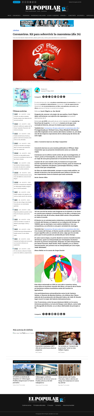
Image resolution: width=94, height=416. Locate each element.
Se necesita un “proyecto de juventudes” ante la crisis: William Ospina (68, 348)
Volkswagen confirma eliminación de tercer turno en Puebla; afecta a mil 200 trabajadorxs (46, 380)
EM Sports (80, 15)
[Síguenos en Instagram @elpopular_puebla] (28, 2)
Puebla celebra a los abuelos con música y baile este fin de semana (23, 195)
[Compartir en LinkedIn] (61, 97)
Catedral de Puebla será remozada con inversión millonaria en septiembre (23, 243)
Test (23, 333)
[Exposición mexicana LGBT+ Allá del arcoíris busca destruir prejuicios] (47, 338)
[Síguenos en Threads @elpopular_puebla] (35, 2)
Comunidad (16, 15)
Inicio (9, 15)
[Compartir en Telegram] (52, 97)
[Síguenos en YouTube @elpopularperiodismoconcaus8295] (30, 2)
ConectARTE (72, 15)
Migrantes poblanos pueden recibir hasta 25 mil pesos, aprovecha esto (23, 213)
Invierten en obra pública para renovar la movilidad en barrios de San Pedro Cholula (23, 157)
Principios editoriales (39, 405)
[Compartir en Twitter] (46, 97)
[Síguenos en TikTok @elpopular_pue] (33, 2)
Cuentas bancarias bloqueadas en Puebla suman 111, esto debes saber (23, 233)
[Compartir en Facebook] (43, 97)
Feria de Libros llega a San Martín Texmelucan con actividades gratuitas (22, 204)
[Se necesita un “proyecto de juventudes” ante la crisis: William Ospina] (69, 338)
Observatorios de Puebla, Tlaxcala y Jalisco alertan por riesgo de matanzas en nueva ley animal (68, 380)
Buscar (17, 2)
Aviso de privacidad (68, 405)
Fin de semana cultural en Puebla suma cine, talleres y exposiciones (23, 251)
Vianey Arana (16, 385)
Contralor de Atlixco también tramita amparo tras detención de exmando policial (23, 118)
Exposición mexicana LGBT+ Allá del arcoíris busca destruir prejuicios (46, 348)
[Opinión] (47, 23)
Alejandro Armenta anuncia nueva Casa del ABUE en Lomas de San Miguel (23, 176)
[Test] (17, 333)
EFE (36, 352)
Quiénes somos (26, 405)
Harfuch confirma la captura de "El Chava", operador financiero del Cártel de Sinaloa (23, 128)
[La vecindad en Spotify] (22, 97)
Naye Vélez (60, 385)
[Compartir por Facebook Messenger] (58, 97)
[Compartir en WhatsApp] (49, 97)
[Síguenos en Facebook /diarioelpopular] (23, 2)
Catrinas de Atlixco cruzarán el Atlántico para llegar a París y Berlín (22, 223)
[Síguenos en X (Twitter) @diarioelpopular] (25, 2)
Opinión (62, 15)
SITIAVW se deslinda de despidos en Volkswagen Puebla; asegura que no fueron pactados (23, 186)
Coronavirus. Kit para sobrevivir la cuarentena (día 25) (61, 128)
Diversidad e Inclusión (38, 15)
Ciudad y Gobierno (53, 15)
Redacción (44, 89)
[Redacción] (37, 90)
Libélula (16, 30)
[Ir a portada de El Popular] (47, 9)
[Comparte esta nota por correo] (55, 97)
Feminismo (26, 15)
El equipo (50, 405)
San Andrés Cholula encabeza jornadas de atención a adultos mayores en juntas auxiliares (22, 166)
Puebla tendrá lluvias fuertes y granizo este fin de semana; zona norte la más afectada (22, 137)
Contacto (58, 405)
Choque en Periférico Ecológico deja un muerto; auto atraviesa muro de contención (22, 147)
